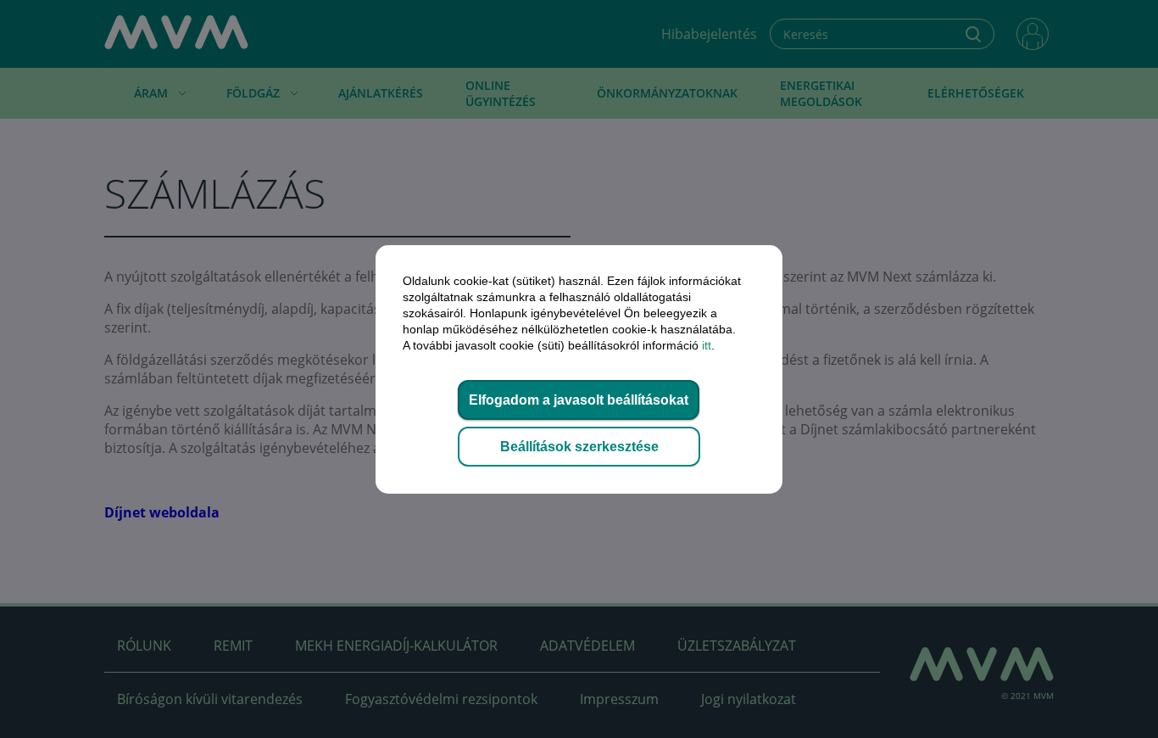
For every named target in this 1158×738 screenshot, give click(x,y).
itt (706, 345)
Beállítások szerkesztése (579, 446)
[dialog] (579, 369)
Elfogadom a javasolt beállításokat (578, 400)
